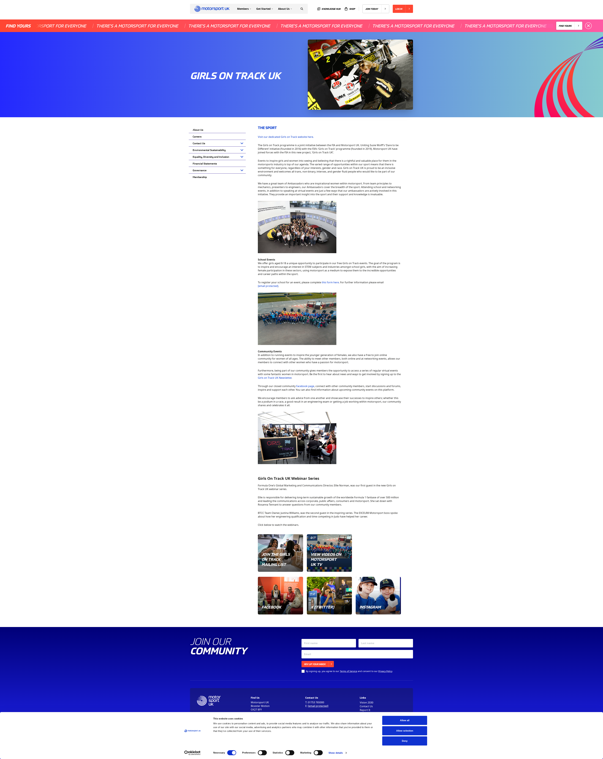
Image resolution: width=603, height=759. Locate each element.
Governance (199, 170)
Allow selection (404, 730)
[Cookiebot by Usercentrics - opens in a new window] (192, 753)
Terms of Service (348, 671)
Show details (336, 752)
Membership (200, 176)
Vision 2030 (366, 702)
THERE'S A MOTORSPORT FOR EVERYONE (97, 26)
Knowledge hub (331, 8)
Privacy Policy (385, 671)
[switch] (262, 752)
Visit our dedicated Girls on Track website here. (286, 137)
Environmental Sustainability (209, 149)
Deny (404, 741)
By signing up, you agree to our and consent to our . (349, 671)
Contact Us (199, 143)
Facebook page (305, 386)
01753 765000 (316, 702)
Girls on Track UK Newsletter (274, 378)
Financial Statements (205, 163)
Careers (197, 136)
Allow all (405, 720)
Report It (365, 710)
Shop (352, 8)
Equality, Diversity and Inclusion (211, 156)
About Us (198, 129)
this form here (330, 282)
